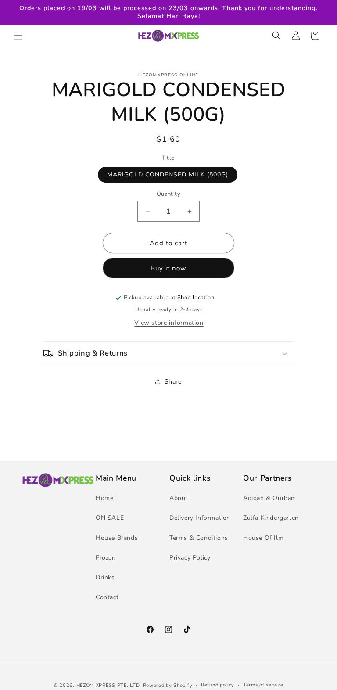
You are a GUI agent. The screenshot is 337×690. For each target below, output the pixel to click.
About (178, 498)
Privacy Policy (189, 557)
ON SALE (110, 518)
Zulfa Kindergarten (271, 518)
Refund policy (217, 685)
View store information (168, 323)
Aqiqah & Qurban (269, 498)
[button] (18, 35)
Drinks (105, 577)
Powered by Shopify (168, 685)
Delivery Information (199, 518)
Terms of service (263, 685)
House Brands (117, 538)
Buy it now (168, 268)
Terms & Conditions (198, 538)
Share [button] (173, 381)
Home (104, 498)
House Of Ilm (263, 538)
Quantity (168, 194)
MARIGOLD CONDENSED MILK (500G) (167, 174)
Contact (107, 597)
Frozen (106, 557)
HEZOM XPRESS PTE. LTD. (108, 685)
